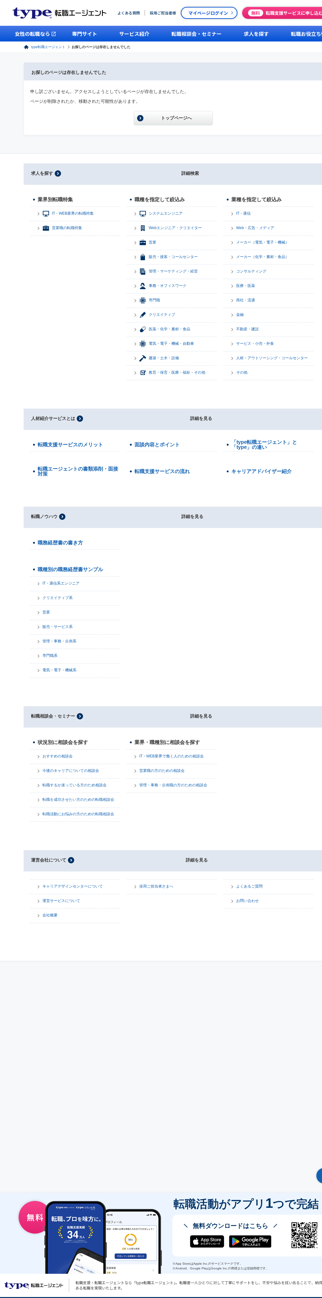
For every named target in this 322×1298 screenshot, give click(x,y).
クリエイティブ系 (57, 598)
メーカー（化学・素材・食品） (262, 257)
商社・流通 (245, 300)
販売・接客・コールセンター (173, 257)
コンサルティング (251, 271)
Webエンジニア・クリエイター (175, 228)
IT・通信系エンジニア (61, 583)
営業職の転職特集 (67, 228)
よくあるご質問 (249, 886)
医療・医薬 (245, 285)
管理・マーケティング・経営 (173, 271)
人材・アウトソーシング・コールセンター (272, 358)
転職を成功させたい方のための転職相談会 (78, 799)
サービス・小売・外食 (255, 343)
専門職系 (50, 655)
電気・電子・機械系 (59, 670)
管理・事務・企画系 (59, 641)
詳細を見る (201, 418)
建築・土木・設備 (164, 358)
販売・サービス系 (57, 626)
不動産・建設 (247, 329)
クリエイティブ (162, 314)
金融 (240, 314)
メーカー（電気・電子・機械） (262, 242)
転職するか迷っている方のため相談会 (74, 785)
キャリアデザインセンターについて (72, 886)
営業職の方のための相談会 (162, 770)
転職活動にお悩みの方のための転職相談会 (78, 814)
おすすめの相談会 (57, 756)
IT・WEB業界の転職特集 (73, 213)
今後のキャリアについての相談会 (70, 770)
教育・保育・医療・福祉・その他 (177, 372)
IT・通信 (243, 213)
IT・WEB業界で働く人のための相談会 (171, 756)
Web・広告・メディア (255, 228)
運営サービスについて (61, 901)
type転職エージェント (48, 47)
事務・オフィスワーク (167, 285)
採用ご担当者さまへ (156, 886)
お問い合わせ (247, 901)
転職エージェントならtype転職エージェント (34, 1285)
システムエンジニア (166, 213)
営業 (152, 242)
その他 (241, 372)
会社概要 (50, 915)
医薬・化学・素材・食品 (169, 329)
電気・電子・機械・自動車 (171, 343)
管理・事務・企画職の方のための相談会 (173, 785)
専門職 (154, 300)
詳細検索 (190, 173)
